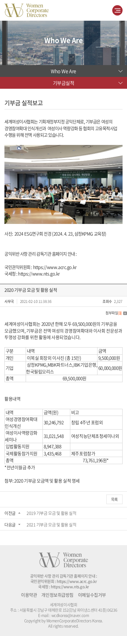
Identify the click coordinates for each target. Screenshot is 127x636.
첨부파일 (113, 313)
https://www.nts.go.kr (39, 273)
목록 (114, 499)
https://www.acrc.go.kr (55, 267)
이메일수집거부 (92, 595)
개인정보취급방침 (57, 595)
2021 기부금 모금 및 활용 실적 (51, 524)
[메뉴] (117, 10)
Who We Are (63, 71)
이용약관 (29, 595)
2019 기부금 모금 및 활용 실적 (51, 513)
